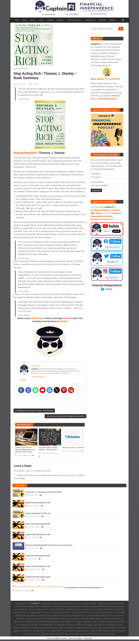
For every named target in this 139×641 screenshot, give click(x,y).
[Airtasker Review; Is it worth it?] (73, 437)
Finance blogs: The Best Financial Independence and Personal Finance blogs (25, 450)
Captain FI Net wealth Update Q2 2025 (37, 556)
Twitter (98, 213)
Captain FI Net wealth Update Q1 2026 (37, 502)
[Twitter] (57, 390)
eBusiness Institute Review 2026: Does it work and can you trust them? (48, 545)
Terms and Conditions (75, 638)
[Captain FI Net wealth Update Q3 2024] (18, 578)
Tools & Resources (74, 20)
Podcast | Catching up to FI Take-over (38, 513)
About (33, 20)
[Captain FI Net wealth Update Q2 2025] (18, 556)
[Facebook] (21, 390)
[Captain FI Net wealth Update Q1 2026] (18, 503)
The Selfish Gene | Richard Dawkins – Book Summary (48, 449)
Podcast (50, 20)
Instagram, (106, 210)
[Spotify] (35, 390)
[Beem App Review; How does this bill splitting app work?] (38, 586)
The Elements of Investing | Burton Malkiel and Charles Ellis (65, 416)
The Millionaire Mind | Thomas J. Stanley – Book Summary (34, 410)
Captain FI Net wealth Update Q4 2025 (37, 524)
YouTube (115, 210)
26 (43, 548)
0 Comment (35, 84)
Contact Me (22, 380)
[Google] (50, 390)
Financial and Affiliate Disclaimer (56, 638)
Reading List (89, 20)
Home (17, 20)
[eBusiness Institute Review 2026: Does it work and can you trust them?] (18, 546)
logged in (29, 471)
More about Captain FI (38, 376)
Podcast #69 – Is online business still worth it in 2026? (43, 492)
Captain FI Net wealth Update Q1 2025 (37, 566)
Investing (59, 20)
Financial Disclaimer (108, 99)
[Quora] (71, 390)
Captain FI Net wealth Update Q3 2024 (37, 577)
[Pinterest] (64, 390)
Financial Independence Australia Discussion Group (106, 216)
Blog (41, 20)
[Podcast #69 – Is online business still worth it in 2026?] (18, 493)
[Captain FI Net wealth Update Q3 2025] (18, 535)
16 (34, 455)
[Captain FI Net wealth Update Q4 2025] (18, 524)
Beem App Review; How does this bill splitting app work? (84, 587)
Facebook (95, 210)
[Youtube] (42, 390)
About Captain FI (98, 79)
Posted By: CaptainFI (21, 84)
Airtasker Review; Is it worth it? (73, 448)
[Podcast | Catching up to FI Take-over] (18, 514)
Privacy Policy (88, 638)
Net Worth (102, 20)
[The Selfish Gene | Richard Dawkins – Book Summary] (50, 437)
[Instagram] (28, 390)
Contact (112, 20)
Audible (66, 318)
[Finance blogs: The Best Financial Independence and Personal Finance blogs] (26, 437)
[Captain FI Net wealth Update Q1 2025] (18, 567)
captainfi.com (76, 383)
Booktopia (62, 321)
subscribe (73, 475)
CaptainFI (28, 455)
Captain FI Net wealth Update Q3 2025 (37, 534)
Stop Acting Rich (25, 153)
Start (24, 20)
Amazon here (38, 318)
